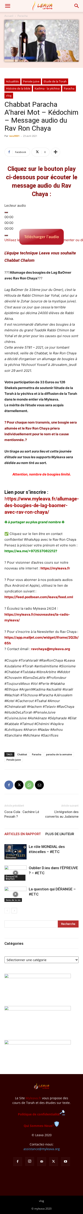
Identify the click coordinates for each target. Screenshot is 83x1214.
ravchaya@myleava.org (50, 649)
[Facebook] (8, 785)
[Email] (39, 785)
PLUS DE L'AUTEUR (59, 834)
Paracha (22, 16)
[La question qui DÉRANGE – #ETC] (15, 894)
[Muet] (6, 235)
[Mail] (41, 1161)
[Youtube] (65, 1161)
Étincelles (11, 857)
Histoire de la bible (18, 88)
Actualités (12, 81)
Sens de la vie (13, 899)
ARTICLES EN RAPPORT (22, 834)
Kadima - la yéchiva (47, 88)
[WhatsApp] (29, 785)
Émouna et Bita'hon (11, 877)
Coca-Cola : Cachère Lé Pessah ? (21, 814)
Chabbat (22, 754)
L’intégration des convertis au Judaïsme (62, 814)
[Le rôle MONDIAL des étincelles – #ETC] (15, 851)
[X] (19, 785)
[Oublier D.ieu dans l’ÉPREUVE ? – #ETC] (15, 873)
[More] (55, 152)
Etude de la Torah (55, 81)
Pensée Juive (13, 759)
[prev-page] (7, 910)
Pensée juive (31, 81)
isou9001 (14, 135)
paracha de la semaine (59, 754)
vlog (9, 95)
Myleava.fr (33, 1098)
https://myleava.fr (55, 568)
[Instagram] (29, 1161)
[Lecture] (6, 212)
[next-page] (14, 910)
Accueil (8, 16)
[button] (7, 6)
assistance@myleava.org (41, 1149)
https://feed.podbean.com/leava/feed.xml (38, 597)
